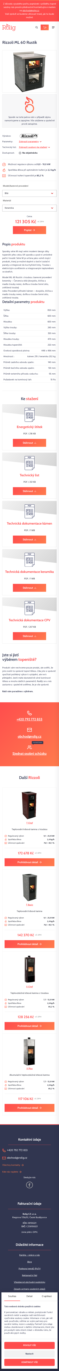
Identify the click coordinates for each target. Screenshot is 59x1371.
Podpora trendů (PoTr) (30, 1269)
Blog (29, 1262)
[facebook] (29, 1185)
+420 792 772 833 (29, 719)
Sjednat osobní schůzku (29, 754)
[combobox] (29, 193)
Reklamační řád (29, 1275)
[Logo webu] (9, 27)
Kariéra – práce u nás (29, 1255)
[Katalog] (45, 27)
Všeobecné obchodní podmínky (29, 1282)
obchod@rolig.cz (30, 11)
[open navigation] (53, 27)
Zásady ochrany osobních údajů (29, 1289)
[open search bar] (37, 27)
